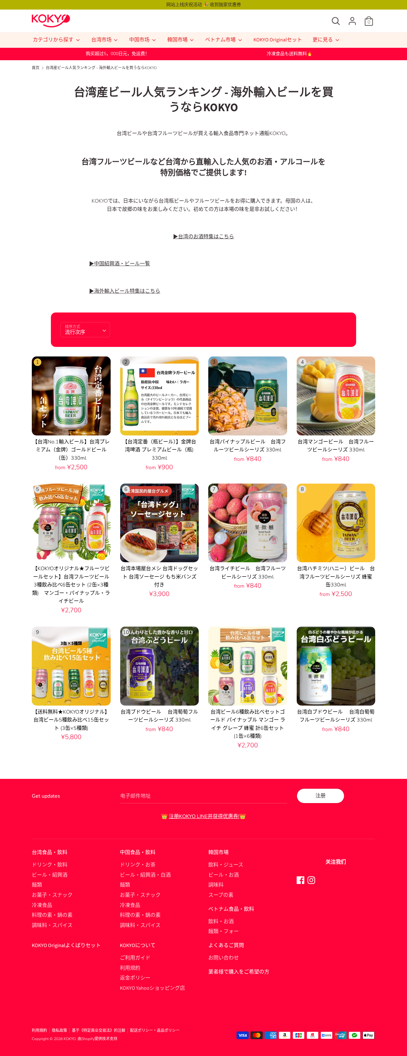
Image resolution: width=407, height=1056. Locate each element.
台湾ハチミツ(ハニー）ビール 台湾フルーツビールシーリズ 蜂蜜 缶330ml (337, 576)
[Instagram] (311, 879)
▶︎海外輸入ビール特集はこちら (124, 291)
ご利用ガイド (135, 957)
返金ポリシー (135, 977)
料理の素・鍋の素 (52, 915)
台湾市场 (102, 39)
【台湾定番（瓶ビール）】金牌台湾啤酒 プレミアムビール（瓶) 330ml (159, 450)
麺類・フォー (223, 931)
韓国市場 (178, 39)
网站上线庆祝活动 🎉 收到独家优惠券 (203, 5)
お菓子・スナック (52, 895)
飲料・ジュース (225, 864)
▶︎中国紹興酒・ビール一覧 (119, 263)
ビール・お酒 (223, 875)
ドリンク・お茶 (137, 864)
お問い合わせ (223, 957)
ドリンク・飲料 (49, 864)
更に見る (323, 39)
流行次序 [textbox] (75, 332)
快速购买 (71, 424)
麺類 (37, 884)
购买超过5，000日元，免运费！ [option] (117, 54)
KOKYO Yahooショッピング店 (152, 988)
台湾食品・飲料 (49, 852)
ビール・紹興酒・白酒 (145, 875)
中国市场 (139, 39)
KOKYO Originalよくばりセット (66, 945)
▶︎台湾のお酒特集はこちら (203, 236)
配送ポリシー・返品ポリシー (155, 1030)
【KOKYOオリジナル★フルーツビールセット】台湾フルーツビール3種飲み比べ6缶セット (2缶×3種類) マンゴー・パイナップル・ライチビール (71, 585)
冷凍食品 (42, 905)
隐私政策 (59, 1030)
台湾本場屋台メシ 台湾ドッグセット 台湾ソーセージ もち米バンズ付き (159, 576)
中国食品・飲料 (137, 852)
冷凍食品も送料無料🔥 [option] (289, 54)
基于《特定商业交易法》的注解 (98, 1030)
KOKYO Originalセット (277, 39)
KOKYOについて (137, 945)
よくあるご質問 (226, 945)
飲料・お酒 (221, 921)
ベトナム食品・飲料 (231, 909)
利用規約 (130, 968)
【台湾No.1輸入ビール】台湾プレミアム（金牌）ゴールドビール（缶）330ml (71, 450)
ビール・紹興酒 (49, 875)
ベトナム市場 (221, 39)
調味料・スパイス (52, 925)
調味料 (216, 884)
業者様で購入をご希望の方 (238, 971)
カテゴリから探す (53, 39)
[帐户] (352, 18)
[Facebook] (300, 879)
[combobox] (85, 329)
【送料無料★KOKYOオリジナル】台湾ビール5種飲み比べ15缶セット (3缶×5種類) (71, 720)
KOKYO (70, 1038)
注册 (320, 795)
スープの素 (220, 895)
